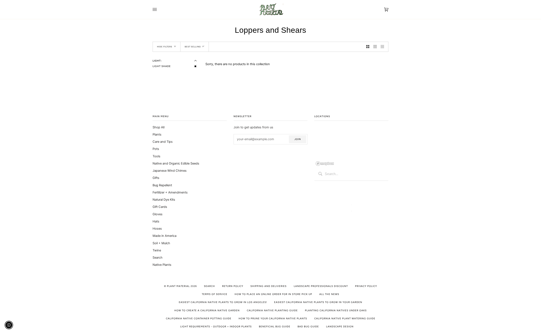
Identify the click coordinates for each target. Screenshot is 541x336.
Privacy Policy (366, 286)
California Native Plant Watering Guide (344, 318)
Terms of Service (214, 294)
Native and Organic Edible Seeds (176, 163)
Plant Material (178, 286)
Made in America (164, 236)
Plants (157, 134)
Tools (156, 156)
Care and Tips (163, 142)
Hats (156, 221)
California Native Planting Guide (272, 310)
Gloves (158, 214)
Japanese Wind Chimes (170, 171)
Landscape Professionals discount (321, 286)
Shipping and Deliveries (268, 286)
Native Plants (162, 265)
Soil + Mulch (161, 243)
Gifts (156, 178)
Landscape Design (340, 326)
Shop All (158, 127)
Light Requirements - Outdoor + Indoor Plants (216, 326)
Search (158, 257)
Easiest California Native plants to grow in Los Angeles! (223, 302)
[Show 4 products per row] (383, 47)
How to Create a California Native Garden (207, 310)
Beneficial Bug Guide (274, 326)
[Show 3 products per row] (375, 47)
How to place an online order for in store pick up (273, 294)
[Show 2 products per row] (368, 47)
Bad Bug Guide (308, 326)
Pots (156, 149)
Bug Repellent (162, 185)
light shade (162, 66)
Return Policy (232, 286)
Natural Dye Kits (164, 200)
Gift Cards (160, 207)
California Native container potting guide (198, 318)
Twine (157, 250)
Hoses (157, 228)
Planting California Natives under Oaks (336, 310)
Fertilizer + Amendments (170, 192)
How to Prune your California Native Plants (273, 318)
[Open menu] (159, 9)
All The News (329, 294)
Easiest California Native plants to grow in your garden (318, 302)
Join (297, 139)
